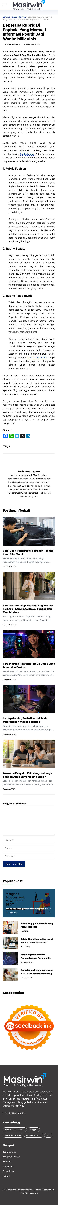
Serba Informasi (19, 17)
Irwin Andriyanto (12, 44)
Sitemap (7, 1161)
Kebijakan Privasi (11, 1156)
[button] (33, 5)
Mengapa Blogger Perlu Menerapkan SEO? (28, 908)
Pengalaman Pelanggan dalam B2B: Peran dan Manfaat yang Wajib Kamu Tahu (37, 973)
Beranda (6, 17)
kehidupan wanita (37, 357)
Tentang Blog (9, 1152)
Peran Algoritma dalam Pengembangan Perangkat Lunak (35, 958)
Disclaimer (8, 1166)
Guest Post (8, 1171)
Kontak (6, 1176)
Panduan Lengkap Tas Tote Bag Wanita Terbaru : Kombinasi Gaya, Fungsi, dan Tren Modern (28, 609)
